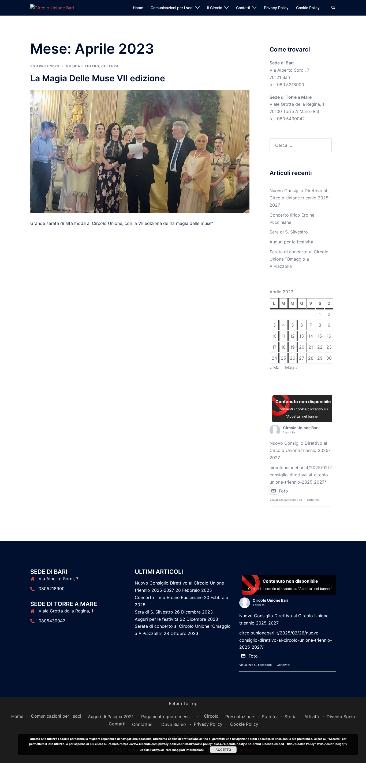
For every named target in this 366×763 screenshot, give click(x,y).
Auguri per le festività (291, 241)
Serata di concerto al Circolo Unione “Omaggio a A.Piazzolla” (299, 259)
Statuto (269, 716)
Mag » (291, 367)
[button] (333, 8)
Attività (311, 716)
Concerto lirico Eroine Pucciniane (169, 597)
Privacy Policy (276, 7)
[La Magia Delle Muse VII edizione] (139, 151)
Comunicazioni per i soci (172, 7)
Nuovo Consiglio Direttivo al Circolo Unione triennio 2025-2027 (300, 198)
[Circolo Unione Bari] (52, 7)
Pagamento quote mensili (167, 716)
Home (138, 7)
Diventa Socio (341, 716)
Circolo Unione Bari (301, 427)
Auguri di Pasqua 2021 (110, 716)
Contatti (243, 7)
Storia (291, 716)
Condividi (313, 500)
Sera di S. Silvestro (289, 232)
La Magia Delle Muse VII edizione (97, 78)
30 (329, 358)
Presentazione (239, 716)
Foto (283, 491)
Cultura (110, 66)
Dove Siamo (173, 724)
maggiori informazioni (188, 750)
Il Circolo (214, 7)
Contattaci (143, 724)
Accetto (223, 749)
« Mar (275, 367)
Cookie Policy (308, 7)
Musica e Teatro (82, 66)
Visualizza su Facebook (286, 500)
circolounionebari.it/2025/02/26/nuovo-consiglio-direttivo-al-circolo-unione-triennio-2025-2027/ (310, 475)
